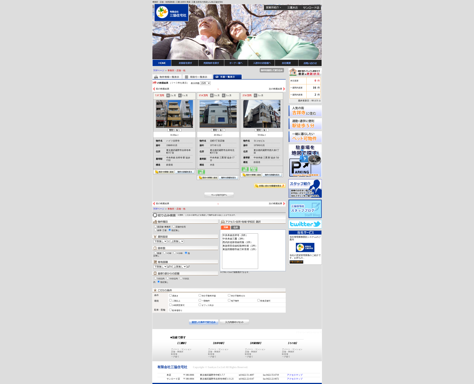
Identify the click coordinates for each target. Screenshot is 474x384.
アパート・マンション (181, 349)
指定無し (175, 230)
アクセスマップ (295, 375)
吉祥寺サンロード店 (311, 7)
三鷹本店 (292, 7)
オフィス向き (208, 305)
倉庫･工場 (161, 230)
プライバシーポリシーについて (309, 332)
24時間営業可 (178, 305)
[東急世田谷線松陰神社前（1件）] (240, 246)
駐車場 (174, 354)
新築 (159, 253)
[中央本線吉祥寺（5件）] (240, 235)
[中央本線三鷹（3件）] (240, 239)
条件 (156, 295)
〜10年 (179, 253)
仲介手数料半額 (209, 296)
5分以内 (160, 278)
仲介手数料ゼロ (238, 296)
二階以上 (176, 301)
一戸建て (175, 357)
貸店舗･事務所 (164, 227)
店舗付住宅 (181, 227)
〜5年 (168, 253)
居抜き (175, 296)
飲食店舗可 (265, 301)
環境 (156, 301)
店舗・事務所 (177, 352)
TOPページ (158, 70)
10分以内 (173, 278)
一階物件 (206, 301)
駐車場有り (177, 310)
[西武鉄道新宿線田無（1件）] (240, 242)
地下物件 (235, 301)
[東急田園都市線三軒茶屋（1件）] (240, 249)
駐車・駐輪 (159, 310)
